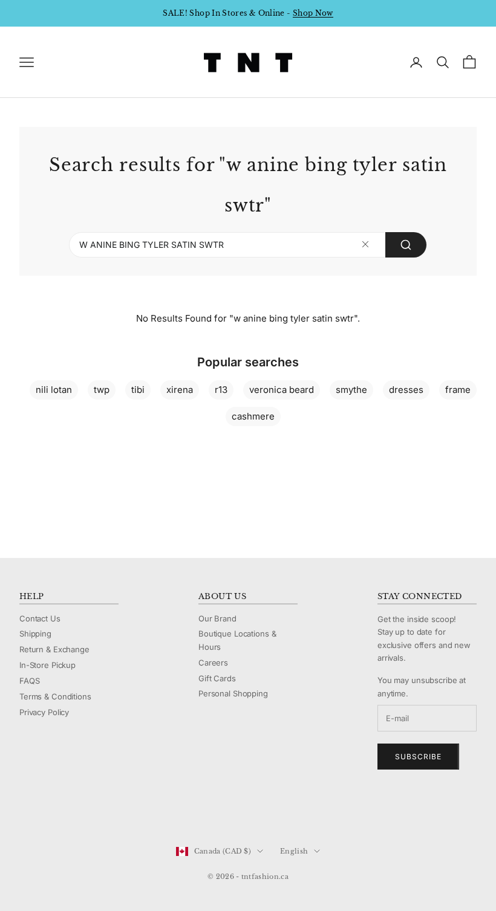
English (294, 851)
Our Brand (217, 618)
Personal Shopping (233, 693)
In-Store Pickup (47, 665)
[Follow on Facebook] (25, 811)
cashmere (253, 416)
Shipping (35, 633)
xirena (179, 389)
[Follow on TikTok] (120, 811)
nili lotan (54, 389)
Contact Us (39, 618)
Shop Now (313, 13)
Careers (213, 662)
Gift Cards (217, 678)
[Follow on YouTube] (88, 811)
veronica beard (281, 389)
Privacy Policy (44, 712)
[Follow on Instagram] (57, 811)
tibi (138, 389)
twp (101, 389)
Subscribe (418, 756)
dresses (406, 389)
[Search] (405, 245)
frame (458, 389)
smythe (351, 389)
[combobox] (248, 245)
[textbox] (365, 244)
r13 (221, 389)
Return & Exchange (54, 649)
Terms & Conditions (55, 696)
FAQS (29, 681)
